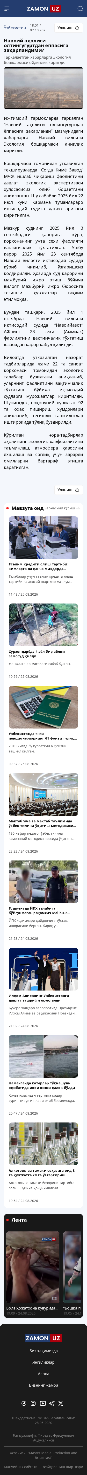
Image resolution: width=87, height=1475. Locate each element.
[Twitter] (61, 1403)
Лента (19, 1220)
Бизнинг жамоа (43, 1385)
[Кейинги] (77, 1220)
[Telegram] (52, 1403)
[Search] (80, 8)
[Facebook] (25, 1403)
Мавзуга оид (28, 508)
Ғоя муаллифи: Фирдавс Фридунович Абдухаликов (43, 1437)
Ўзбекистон (15, 27)
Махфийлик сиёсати (20, 1466)
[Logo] (43, 9)
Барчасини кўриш (59, 508)
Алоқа (43, 1373)
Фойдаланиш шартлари (63, 1466)
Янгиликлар (43, 1362)
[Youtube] (43, 1403)
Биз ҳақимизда (43, 1350)
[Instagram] (34, 1403)
